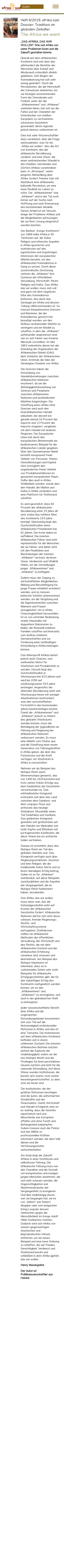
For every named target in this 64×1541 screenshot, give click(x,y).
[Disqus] (40, 1332)
